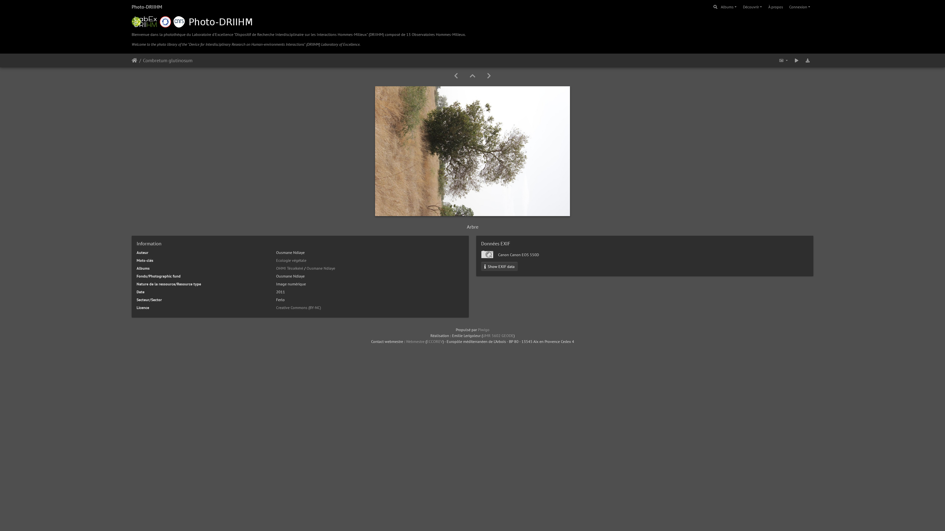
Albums (727, 6)
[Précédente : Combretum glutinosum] (456, 76)
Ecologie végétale (291, 260)
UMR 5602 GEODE (498, 335)
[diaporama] (796, 60)
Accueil (134, 60)
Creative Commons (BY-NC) (298, 307)
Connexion (798, 6)
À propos (775, 6)
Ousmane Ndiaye (321, 268)
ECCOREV (434, 341)
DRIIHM (376, 34)
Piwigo (483, 329)
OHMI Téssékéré (289, 268)
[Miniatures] (472, 76)
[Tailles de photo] (783, 60)
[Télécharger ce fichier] (807, 60)
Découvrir (751, 6)
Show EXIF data (501, 266)
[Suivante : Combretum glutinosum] (489, 76)
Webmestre (415, 341)
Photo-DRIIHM (147, 7)
